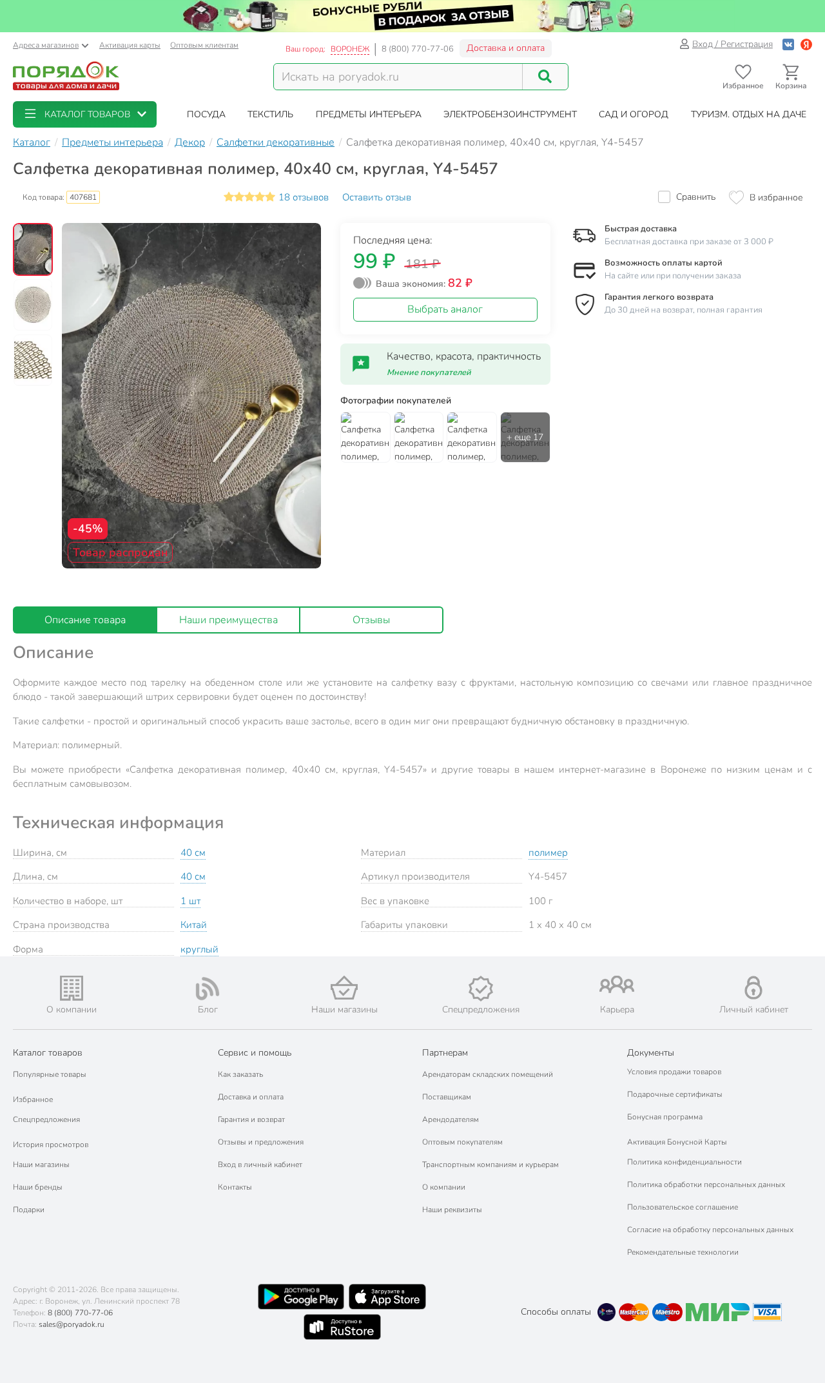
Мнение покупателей (429, 372)
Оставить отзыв (376, 197)
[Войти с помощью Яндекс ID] (806, 44)
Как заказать (240, 1074)
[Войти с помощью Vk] (788, 44)
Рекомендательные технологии (683, 1252)
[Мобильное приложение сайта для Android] (301, 1297)
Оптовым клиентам (204, 45)
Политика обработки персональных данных (706, 1184)
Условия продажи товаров (674, 1072)
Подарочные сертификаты (675, 1094)
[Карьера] (617, 984)
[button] (85, 114)
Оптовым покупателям (462, 1142)
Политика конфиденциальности (684, 1162)
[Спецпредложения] (480, 988)
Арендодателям (450, 1119)
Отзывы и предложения (261, 1142)
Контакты (235, 1187)
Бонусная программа (665, 1117)
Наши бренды (38, 1187)
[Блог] (208, 988)
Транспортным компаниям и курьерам (490, 1164)
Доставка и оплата (506, 48)
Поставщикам (446, 1097)
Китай (193, 924)
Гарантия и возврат (251, 1119)
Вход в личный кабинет (260, 1164)
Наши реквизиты (452, 1209)
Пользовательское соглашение (682, 1207)
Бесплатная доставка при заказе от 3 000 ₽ (689, 241)
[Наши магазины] (344, 988)
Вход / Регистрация (732, 44)
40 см (193, 852)
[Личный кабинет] (753, 988)
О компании (443, 1187)
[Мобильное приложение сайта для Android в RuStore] (342, 1327)
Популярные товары (49, 1074)
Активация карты (129, 45)
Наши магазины (41, 1164)
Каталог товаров (47, 1053)
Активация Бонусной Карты (677, 1142)
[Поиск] (545, 77)
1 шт (190, 901)
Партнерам (445, 1053)
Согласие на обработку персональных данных (710, 1229)
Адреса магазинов (46, 45)
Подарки (28, 1209)
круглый (199, 949)
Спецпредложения (46, 1119)
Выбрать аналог (445, 309)
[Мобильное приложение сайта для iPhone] (387, 1297)
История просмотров (50, 1144)
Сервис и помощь (254, 1053)
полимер (548, 852)
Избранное (33, 1099)
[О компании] (71, 988)
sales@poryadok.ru (71, 1324)
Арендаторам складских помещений (487, 1074)
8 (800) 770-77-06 (418, 49)
